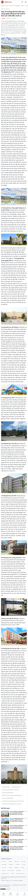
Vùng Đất (16, 867)
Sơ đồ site (15, 880)
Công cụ (8, 880)
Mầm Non (17, 861)
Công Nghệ (17, 5)
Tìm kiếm (3, 880)
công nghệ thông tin (16, 787)
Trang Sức (4, 867)
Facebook (20, 880)
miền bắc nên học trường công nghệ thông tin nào (12, 795)
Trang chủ (3, 9)
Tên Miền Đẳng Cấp (20, 873)
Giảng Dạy (11, 864)
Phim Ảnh (12, 5)
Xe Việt (12, 873)
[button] (22, 2)
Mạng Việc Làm (5, 873)
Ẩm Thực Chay (11, 870)
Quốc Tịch (4, 861)
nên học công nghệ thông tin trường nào (10, 789)
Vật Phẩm (17, 864)
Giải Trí (7, 5)
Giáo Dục (7, 9)
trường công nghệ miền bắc (7, 792)
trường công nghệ (5, 787)
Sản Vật (3, 870)
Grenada (10, 861)
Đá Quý (23, 864)
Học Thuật (23, 861)
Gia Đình (3, 5)
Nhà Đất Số (18, 870)
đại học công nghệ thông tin (7, 798)
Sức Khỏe (22, 5)
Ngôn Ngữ (4, 864)
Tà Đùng (10, 867)
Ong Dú (22, 867)
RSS (11, 880)
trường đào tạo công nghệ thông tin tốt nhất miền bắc (13, 801)
